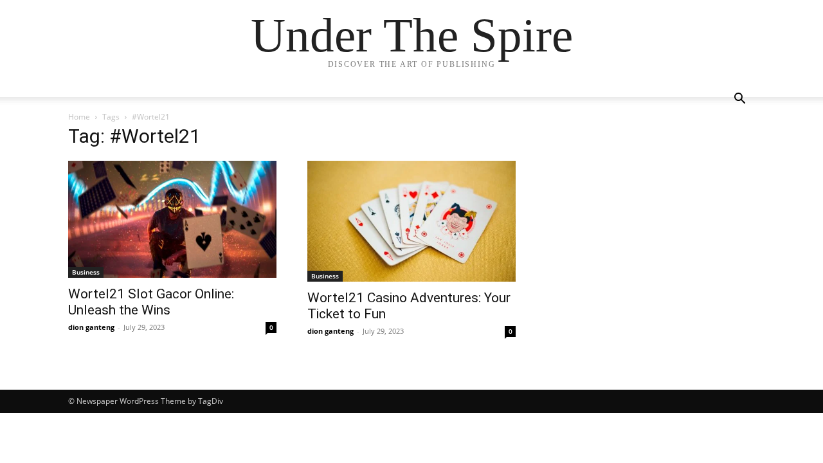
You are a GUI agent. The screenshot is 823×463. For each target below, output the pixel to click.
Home (79, 116)
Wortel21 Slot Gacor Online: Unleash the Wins (151, 302)
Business (86, 272)
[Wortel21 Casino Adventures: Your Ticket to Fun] (411, 221)
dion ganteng (91, 327)
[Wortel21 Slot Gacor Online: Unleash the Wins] (172, 219)
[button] (739, 100)
